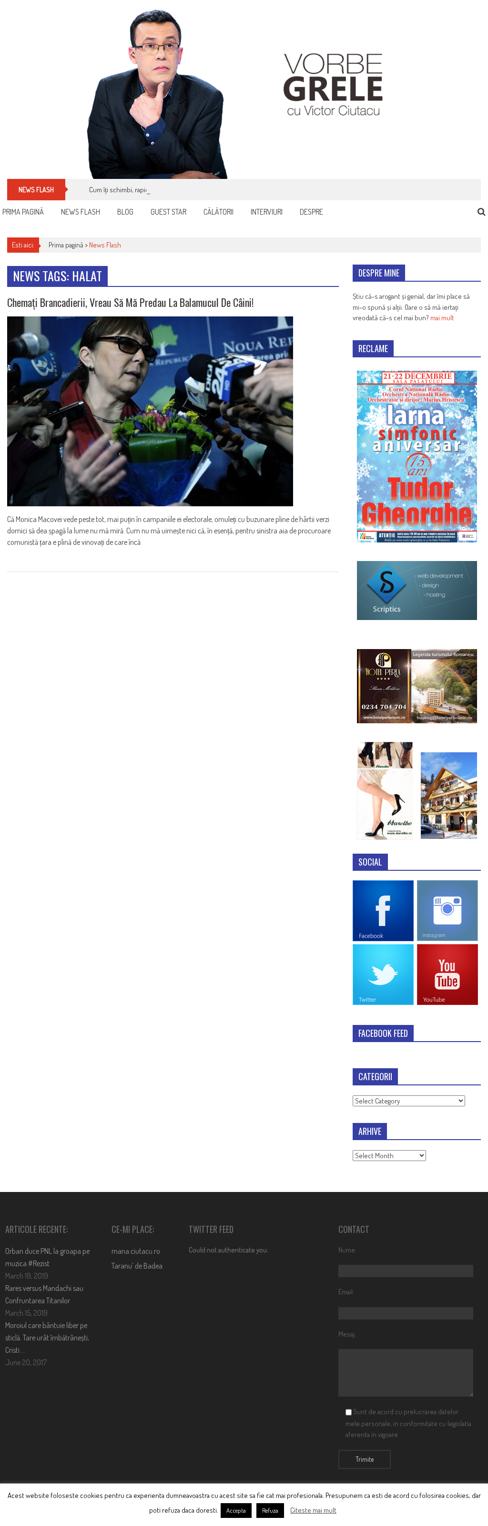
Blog (125, 212)
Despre (311, 212)
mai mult (442, 317)
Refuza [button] (270, 1510)
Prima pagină (23, 212)
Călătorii (218, 212)
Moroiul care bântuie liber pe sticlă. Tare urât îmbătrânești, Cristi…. (47, 1337)
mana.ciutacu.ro (136, 1251)
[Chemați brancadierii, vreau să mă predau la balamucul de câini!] (172, 411)
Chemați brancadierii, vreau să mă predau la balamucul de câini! (130, 302)
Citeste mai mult (313, 1510)
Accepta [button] (236, 1510)
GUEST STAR (168, 212)
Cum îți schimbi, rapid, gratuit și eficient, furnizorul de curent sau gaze (187, 189)
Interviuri (267, 212)
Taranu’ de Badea (137, 1265)
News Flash (80, 212)
